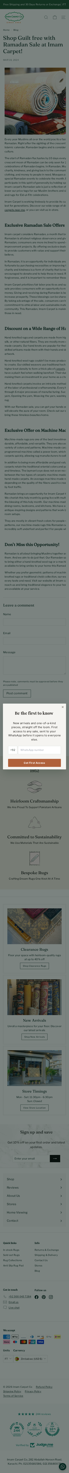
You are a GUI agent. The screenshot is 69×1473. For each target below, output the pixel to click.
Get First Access (34, 762)
